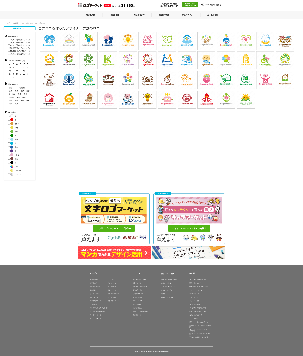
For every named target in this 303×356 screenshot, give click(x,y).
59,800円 (20, 48)
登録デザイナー (113, 290)
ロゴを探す (15, 23)
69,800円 (20, 50)
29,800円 (20, 39)
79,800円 (20, 53)
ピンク (17, 155)
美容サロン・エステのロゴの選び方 (200, 326)
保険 (10, 100)
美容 (25, 94)
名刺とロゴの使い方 (195, 315)
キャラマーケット (95, 315)
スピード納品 (137, 304)
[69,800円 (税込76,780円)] (49, 41)
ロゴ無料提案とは (195, 304)
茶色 (16, 159)
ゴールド (18, 170)
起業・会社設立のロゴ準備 (197, 311)
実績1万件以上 (137, 308)
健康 (16, 103)
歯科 (28, 100)
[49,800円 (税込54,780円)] (88, 60)
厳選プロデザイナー (139, 283)
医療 (10, 91)
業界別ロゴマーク (113, 294)
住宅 (18, 97)
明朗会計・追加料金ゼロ (140, 286)
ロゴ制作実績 (112, 297)
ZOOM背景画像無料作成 (97, 311)
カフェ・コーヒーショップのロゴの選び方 (200, 330)
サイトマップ (193, 297)
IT (15, 87)
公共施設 (12, 94)
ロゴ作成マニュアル (96, 301)
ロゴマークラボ (167, 273)
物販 (16, 100)
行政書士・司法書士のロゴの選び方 (200, 334)
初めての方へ (94, 279)
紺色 (16, 147)
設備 (22, 91)
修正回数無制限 (138, 297)
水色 (16, 139)
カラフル (17, 166)
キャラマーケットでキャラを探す (190, 228)
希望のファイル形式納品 (140, 311)
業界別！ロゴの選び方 (168, 297)
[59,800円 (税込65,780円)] (265, 41)
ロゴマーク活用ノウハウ (169, 290)
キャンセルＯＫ (138, 301)
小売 (22, 100)
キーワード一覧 (194, 294)
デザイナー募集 (194, 301)
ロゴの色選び (94, 304)
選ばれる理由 (112, 286)
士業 (10, 87)
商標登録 (93, 290)
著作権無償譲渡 (95, 286)
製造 (16, 91)
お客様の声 (93, 283)
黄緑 (16, 131)
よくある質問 (94, 294)
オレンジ (18, 123)
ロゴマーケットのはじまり (197, 279)
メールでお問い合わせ (213, 4)
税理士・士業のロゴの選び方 (198, 322)
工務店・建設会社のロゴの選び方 (200, 337)
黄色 (16, 127)
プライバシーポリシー (196, 290)
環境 (10, 103)
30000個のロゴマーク (140, 279)
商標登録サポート (138, 315)
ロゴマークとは (166, 283)
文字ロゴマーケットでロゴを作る (115, 228)
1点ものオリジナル (139, 294)
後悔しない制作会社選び (169, 279)
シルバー (18, 174)
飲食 (19, 94)
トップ (8, 23)
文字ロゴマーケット (96, 318)
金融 (24, 97)
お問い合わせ (94, 297)
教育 (28, 91)
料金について (112, 283)
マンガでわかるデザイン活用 (99, 308)
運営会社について (195, 283)
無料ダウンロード (113, 301)
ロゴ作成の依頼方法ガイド (197, 308)
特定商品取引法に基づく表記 (198, 286)
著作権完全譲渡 (138, 290)
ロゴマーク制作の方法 (168, 286)
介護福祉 (22, 87)
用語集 (163, 294)
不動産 (11, 97)
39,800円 (20, 42)
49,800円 (20, 45)
